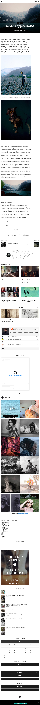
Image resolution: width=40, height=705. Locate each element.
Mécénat (22, 233)
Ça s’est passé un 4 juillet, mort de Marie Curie (14, 609)
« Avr (2, 657)
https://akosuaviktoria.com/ (6, 221)
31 (9, 656)
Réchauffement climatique (25, 235)
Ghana (18, 233)
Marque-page (6, 225)
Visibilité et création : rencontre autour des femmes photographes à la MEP (10, 302)
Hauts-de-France (5, 528)
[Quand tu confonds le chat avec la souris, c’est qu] (29, 409)
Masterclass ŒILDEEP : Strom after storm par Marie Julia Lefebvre (27, 244)
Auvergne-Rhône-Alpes (6, 522)
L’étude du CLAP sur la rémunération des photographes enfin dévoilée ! (29, 281)
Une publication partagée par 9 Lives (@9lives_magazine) (15, 388)
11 (14, 650)
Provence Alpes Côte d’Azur (6, 534)
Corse (3, 526)
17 (9, 652)
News (11, 264)
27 (25, 654)
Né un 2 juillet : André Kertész (27, 319)
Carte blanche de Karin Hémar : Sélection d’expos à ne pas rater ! (13, 244)
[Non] (38, 702)
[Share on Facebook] (15, 230)
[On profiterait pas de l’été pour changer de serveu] (10, 409)
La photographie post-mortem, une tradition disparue (15, 595)
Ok (14, 703)
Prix (18, 235)
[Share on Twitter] (17, 230)
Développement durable (10, 233)
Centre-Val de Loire (5, 525)
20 (25, 652)
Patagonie (27, 233)
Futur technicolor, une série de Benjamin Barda (14, 622)
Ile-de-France (4, 529)
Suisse (3, 537)
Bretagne (3, 524)
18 (14, 652)
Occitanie (3, 532)
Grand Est (3, 527)
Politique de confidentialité (21, 703)
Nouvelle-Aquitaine (5, 531)
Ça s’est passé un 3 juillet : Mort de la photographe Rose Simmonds (9, 320)
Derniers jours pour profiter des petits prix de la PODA (29, 301)
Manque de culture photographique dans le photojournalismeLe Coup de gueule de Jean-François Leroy (16, 605)
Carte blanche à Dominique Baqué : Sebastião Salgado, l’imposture (17, 599)
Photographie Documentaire (11, 235)
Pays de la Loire (5, 533)
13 (25, 650)
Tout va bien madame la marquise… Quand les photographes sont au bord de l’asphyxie (14, 614)
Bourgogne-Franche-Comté (6, 523)
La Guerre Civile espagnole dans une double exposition (15, 631)
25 (14, 654)
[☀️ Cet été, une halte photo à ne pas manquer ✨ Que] (10, 428)
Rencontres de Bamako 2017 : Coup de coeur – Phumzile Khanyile (17, 590)
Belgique (3, 536)
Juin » (4, 657)
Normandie (4, 530)
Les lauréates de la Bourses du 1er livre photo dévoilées (9, 280)
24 (9, 654)
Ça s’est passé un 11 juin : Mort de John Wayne (14, 618)
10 (9, 650)
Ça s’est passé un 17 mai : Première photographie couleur (15, 627)
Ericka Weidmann (19, 30)
